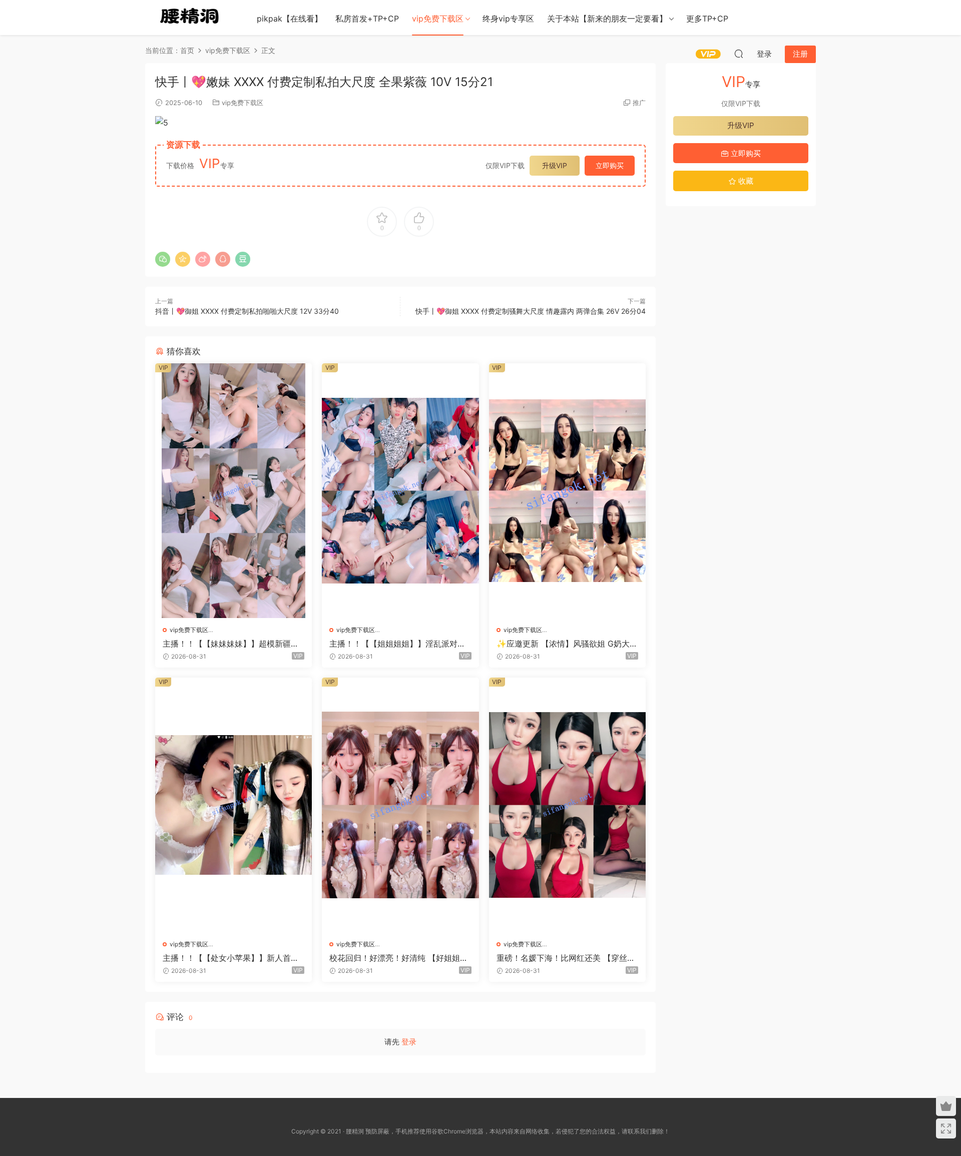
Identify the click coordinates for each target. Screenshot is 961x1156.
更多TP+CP (707, 19)
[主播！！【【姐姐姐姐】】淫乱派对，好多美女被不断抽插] (400, 490)
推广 (639, 103)
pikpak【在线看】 (289, 19)
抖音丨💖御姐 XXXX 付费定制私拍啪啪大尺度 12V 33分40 (247, 311)
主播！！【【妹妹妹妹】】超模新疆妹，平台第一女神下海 (227, 644)
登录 (408, 1041)
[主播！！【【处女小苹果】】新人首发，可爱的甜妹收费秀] (233, 805)
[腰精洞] (190, 17)
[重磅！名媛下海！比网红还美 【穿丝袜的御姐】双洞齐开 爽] (567, 805)
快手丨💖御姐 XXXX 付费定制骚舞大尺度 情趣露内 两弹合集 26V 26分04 (530, 311)
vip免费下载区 (437, 19)
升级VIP (554, 165)
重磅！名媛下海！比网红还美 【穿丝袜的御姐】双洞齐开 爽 (566, 958)
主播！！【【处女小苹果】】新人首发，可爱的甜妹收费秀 (227, 958)
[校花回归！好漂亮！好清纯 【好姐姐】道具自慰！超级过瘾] (400, 805)
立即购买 (610, 165)
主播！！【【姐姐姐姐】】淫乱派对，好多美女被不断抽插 (397, 644)
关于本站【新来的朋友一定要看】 (607, 19)
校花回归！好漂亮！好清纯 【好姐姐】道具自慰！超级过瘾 (398, 958)
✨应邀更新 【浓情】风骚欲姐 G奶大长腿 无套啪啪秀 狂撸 (567, 644)
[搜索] (739, 53)
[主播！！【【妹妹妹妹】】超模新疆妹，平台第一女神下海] (233, 490)
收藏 (744, 181)
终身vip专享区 (508, 19)
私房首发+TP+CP (367, 19)
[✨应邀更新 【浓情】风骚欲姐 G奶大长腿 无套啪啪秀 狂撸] (567, 490)
